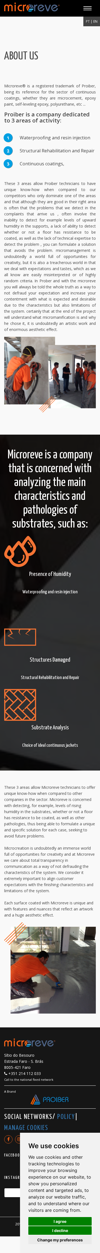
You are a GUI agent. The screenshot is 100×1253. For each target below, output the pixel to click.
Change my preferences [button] (60, 1240)
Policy (66, 1117)
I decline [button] (60, 1230)
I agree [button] (60, 1221)
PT (88, 21)
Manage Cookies (26, 1128)
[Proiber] (50, 1100)
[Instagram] (19, 1139)
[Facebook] (8, 1139)
